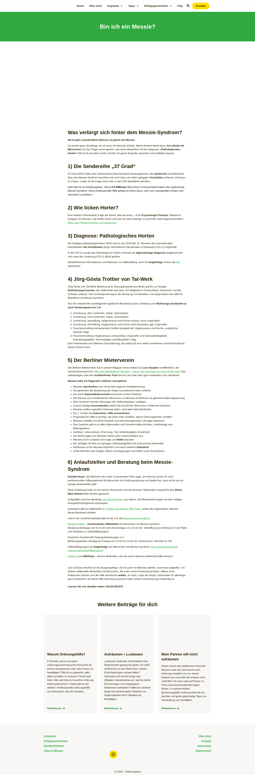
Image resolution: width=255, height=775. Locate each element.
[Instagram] (113, 754)
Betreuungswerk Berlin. (137, 518)
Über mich (95, 6)
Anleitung (73, 556)
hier (178, 262)
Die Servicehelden (113, 499)
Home (80, 6)
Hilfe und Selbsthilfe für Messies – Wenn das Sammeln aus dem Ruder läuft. (137, 371)
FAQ (180, 6)
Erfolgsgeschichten (156, 6)
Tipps (131, 6)
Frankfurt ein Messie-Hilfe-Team (123, 508)
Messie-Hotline (76, 524)
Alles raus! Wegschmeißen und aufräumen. (92, 222)
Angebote (113, 6)
